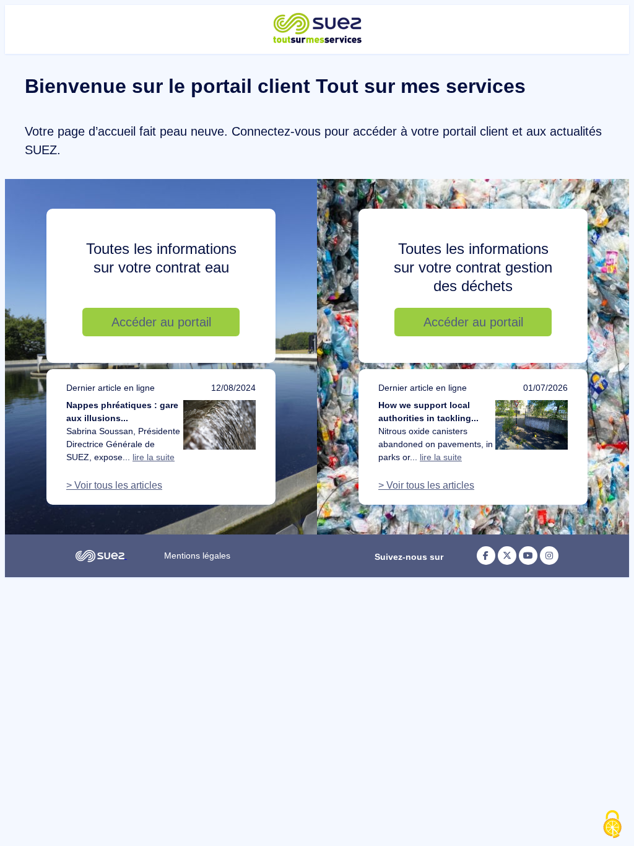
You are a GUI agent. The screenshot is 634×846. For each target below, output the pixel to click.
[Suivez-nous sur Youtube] (528, 555)
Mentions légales (197, 555)
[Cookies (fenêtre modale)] (612, 825)
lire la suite (153, 457)
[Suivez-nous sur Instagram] (549, 555)
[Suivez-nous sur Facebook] (486, 555)
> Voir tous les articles (114, 485)
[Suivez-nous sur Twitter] (507, 555)
